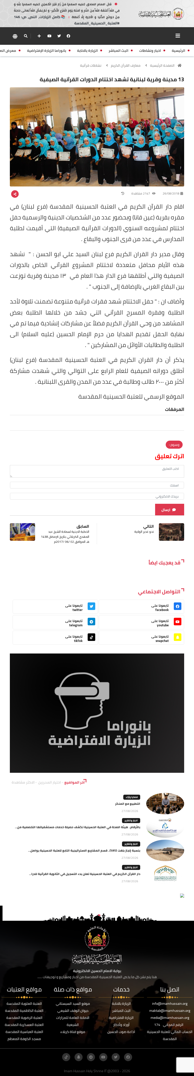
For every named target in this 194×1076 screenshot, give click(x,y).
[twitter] (59, 36)
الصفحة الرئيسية (162, 65)
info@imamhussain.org (169, 1003)
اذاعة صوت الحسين (121, 1031)
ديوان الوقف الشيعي (72, 1010)
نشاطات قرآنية (90, 65)
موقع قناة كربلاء (72, 1031)
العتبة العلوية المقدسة (24, 1003)
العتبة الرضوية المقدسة (24, 1017)
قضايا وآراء (132, 797)
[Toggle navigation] (178, 36)
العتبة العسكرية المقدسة (24, 1024)
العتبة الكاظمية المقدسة (24, 1010)
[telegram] (91, 1057)
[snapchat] (79, 1057)
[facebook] (68, 36)
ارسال (165, 510)
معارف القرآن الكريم (125, 65)
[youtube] (49, 36)
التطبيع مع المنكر (127, 803)
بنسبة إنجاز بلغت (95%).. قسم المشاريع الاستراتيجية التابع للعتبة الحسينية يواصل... (84, 850)
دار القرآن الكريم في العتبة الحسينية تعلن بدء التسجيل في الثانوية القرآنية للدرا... (84, 874)
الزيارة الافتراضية (121, 1017)
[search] (26, 36)
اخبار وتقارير (131, 820)
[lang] (15, 36)
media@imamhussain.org (170, 1017)
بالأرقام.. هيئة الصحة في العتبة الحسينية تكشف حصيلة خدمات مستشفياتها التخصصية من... (77, 827)
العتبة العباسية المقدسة (24, 1031)
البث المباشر (121, 1010)
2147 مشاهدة (141, 193)
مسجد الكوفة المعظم (24, 1038)
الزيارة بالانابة (121, 1003)
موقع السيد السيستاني (73, 1003)
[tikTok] (66, 1057)
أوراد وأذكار (121, 1024)
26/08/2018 (171, 193)
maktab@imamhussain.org (169, 1010)
